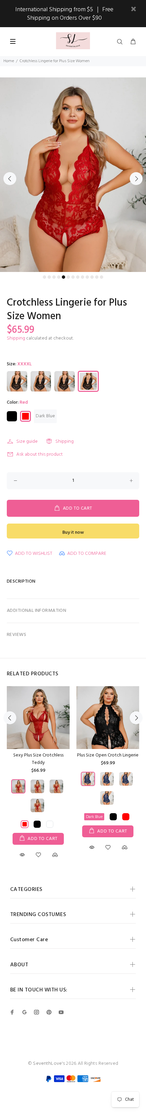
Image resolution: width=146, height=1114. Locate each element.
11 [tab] (92, 277)
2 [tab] (49, 277)
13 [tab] (101, 277)
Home (8, 61)
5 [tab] (63, 277)
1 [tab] (44, 277)
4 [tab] (58, 277)
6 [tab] (68, 277)
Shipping (16, 338)
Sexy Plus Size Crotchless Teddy (38, 759)
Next (136, 178)
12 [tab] (96, 277)
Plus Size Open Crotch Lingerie (108, 755)
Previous (9, 178)
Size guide (27, 441)
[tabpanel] (73, 174)
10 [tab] (87, 277)
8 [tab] (77, 277)
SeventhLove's (49, 1063)
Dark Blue (45, 416)
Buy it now (73, 532)
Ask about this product (39, 454)
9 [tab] (82, 277)
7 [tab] (73, 277)
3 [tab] (54, 277)
